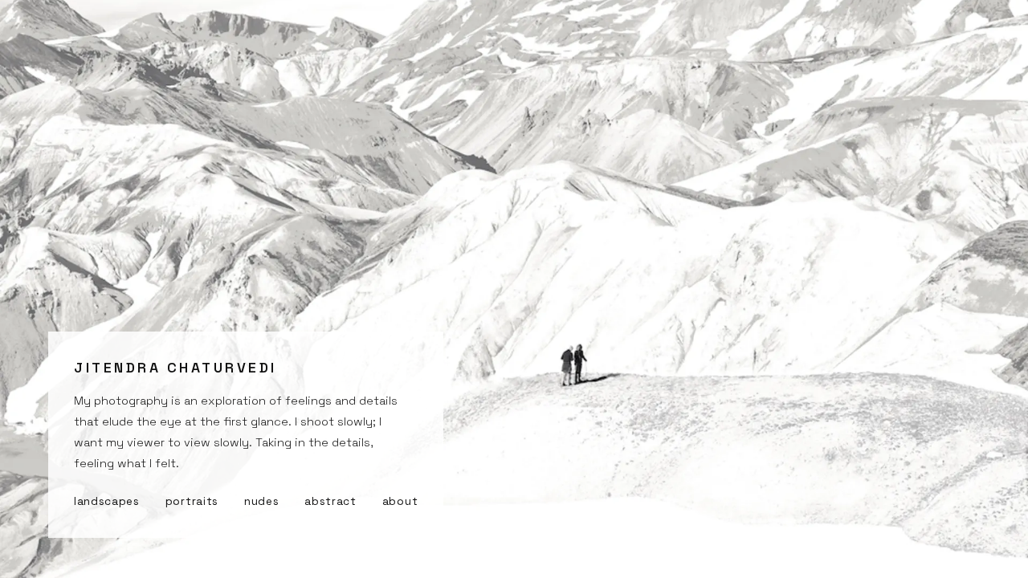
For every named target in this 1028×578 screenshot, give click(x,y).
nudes (261, 501)
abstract (330, 501)
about (400, 501)
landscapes (107, 501)
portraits (191, 501)
